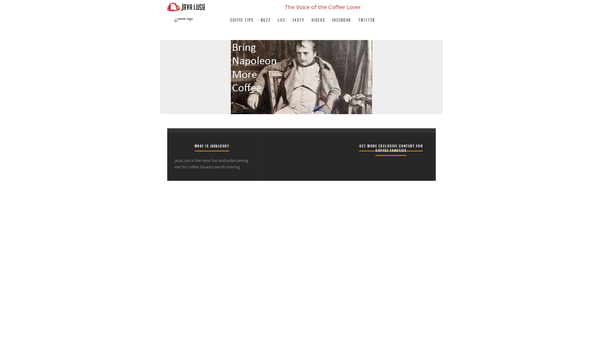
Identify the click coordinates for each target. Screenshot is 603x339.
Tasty (298, 20)
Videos (318, 20)
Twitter (366, 20)
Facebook (341, 20)
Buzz (266, 20)
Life (281, 20)
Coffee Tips (241, 20)
